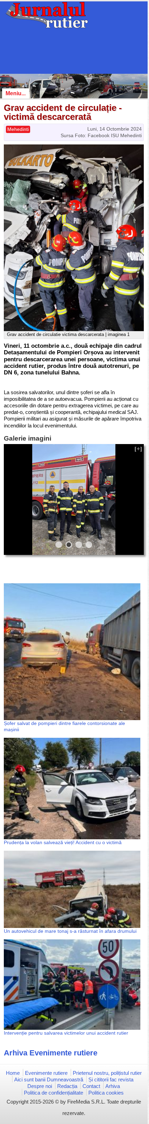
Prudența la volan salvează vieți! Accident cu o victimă (63, 842)
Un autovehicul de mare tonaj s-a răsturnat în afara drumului (70, 931)
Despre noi (39, 1086)
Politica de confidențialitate (53, 1093)
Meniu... (16, 93)
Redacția (67, 1086)
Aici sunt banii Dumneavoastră (48, 1079)
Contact (91, 1086)
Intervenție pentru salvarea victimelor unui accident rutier (66, 1033)
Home (13, 1073)
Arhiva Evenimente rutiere (50, 1052)
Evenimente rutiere (46, 1073)
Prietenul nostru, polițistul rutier (107, 1073)
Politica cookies (106, 1093)
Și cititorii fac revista (110, 1079)
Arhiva (112, 1086)
